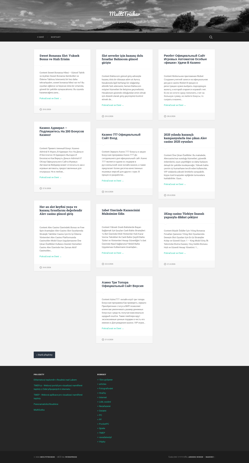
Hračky (102, 393)
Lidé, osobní (105, 401)
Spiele (102, 428)
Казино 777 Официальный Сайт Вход (121, 136)
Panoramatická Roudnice (46, 404)
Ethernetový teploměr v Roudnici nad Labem (55, 379)
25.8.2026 (171, 195)
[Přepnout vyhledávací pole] (210, 37)
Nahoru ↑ (210, 457)
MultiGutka (39, 410)
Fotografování (106, 388)
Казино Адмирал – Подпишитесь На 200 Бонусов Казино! (62, 131)
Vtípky (102, 441)
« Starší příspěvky (44, 355)
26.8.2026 (109, 192)
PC (100, 415)
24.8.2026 (47, 267)
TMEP (102, 433)
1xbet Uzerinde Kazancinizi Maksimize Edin (121, 212)
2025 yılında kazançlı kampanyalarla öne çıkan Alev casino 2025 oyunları (185, 138)
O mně (40, 37)
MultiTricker (124, 13)
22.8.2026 (109, 264)
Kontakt (56, 37)
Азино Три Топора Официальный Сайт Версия (122, 284)
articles (102, 384)
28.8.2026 (171, 116)
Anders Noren (195, 457)
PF (100, 419)
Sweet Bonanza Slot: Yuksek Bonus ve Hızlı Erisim (59, 57)
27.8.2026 (47, 188)
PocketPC (104, 424)
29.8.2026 (47, 109)
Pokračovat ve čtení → (51, 98)
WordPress (71, 457)
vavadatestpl (105, 437)
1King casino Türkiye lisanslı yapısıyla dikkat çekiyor (184, 215)
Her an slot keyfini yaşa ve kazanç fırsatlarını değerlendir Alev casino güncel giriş (61, 210)
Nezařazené (104, 406)
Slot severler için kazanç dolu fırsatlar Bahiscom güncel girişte (122, 59)
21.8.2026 (171, 264)
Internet (103, 397)
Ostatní (102, 410)
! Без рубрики (106, 379)
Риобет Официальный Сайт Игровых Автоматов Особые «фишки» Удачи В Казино (185, 59)
